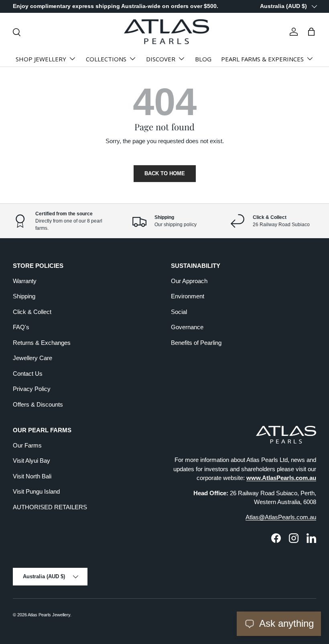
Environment (187, 296)
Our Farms (27, 445)
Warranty (25, 280)
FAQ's (21, 327)
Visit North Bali (32, 476)
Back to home (164, 173)
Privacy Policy (32, 388)
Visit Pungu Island (36, 491)
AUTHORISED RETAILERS (50, 507)
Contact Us (28, 373)
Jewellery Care (32, 357)
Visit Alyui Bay (31, 460)
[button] (311, 32)
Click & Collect (32, 311)
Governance (187, 327)
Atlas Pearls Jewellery (49, 614)
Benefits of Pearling (196, 342)
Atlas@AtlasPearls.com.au (281, 517)
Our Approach (189, 280)
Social (179, 311)
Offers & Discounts (38, 404)
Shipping (24, 296)
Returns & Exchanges (42, 342)
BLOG (203, 59)
